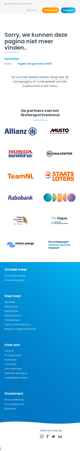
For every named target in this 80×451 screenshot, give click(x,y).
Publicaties (10, 359)
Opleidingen (11, 311)
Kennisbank (11, 306)
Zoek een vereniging (15, 373)
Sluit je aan (50, 10)
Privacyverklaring (14, 399)
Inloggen (68, 10)
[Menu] (72, 20)
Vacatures (10, 364)
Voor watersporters (15, 275)
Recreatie (9, 302)
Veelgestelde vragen (16, 377)
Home (7, 63)
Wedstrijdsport (12, 315)
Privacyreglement (14, 404)
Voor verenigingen (14, 280)
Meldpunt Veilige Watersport (20, 329)
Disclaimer (10, 408)
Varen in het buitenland (17, 324)
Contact (9, 350)
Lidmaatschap (13, 368)
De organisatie (12, 355)
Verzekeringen (12, 320)
